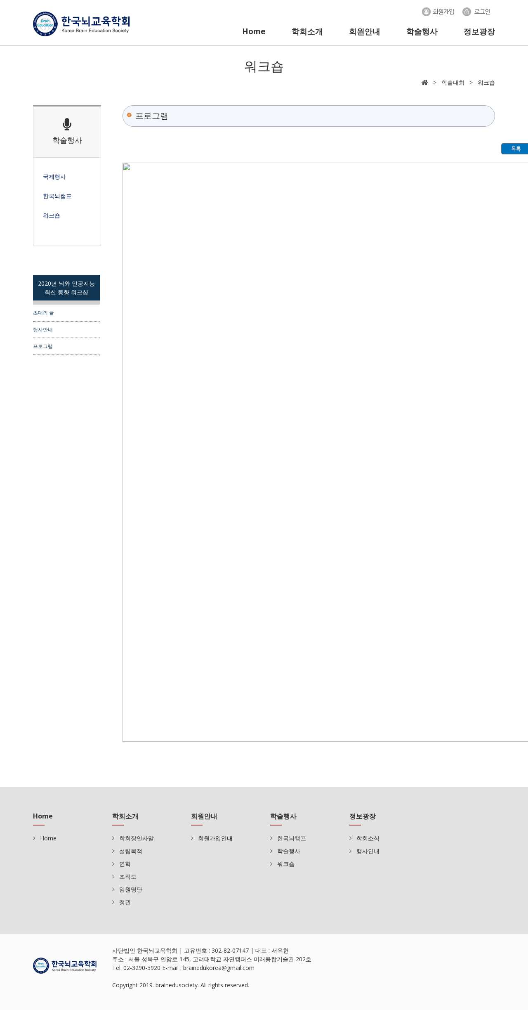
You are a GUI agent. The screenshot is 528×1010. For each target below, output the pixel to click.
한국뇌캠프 (291, 838)
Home (254, 31)
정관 (125, 902)
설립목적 (130, 851)
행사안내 (43, 329)
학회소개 (307, 31)
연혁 (125, 864)
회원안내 (364, 31)
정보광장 (479, 31)
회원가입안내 (215, 838)
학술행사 (422, 31)
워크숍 (286, 864)
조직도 (128, 876)
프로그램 (43, 346)
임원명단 (130, 889)
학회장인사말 (136, 838)
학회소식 (368, 838)
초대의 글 (43, 312)
